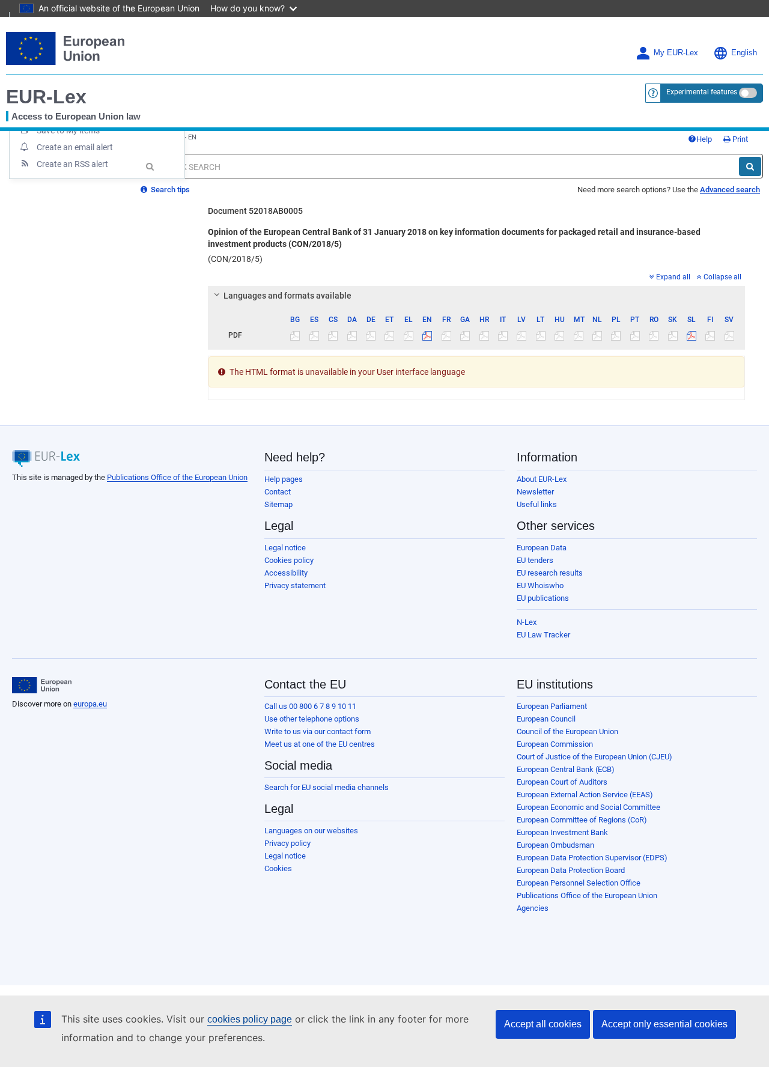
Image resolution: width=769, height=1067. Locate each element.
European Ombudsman (555, 845)
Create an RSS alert (72, 164)
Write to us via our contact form (317, 731)
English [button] (744, 53)
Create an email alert (75, 147)
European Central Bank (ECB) (566, 769)
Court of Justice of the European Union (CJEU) (594, 756)
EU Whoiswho (540, 585)
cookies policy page (249, 1019)
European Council (546, 718)
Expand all (673, 277)
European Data (542, 547)
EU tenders (535, 560)
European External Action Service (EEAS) (585, 794)
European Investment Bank (562, 832)
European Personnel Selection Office (578, 882)
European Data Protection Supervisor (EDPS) (592, 857)
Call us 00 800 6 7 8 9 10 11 (310, 706)
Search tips (169, 189)
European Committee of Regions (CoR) (582, 819)
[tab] (476, 296)
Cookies (278, 868)
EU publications (543, 598)
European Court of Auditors (562, 781)
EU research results (550, 572)
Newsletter (535, 491)
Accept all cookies (543, 1024)
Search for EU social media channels (326, 787)
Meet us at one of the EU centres (319, 744)
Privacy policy (287, 843)
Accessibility (286, 572)
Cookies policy (289, 560)
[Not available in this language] (295, 335)
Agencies (533, 908)
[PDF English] (427, 335)
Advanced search (730, 189)
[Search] (750, 166)
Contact (277, 491)
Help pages (283, 479)
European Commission (555, 744)
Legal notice (285, 547)
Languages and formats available (287, 295)
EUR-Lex (46, 97)
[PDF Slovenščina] (691, 335)
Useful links (537, 504)
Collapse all (722, 277)
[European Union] (41, 685)
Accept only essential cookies (664, 1024)
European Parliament (552, 706)
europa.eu (90, 703)
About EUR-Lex (542, 479)
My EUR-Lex (676, 53)
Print (739, 139)
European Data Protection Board (571, 870)
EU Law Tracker (543, 634)
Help (704, 139)
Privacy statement (295, 585)
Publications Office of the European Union (177, 477)
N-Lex (526, 622)
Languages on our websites (311, 830)
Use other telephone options (311, 718)
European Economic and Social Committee (588, 807)
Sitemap (278, 504)
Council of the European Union (567, 731)
